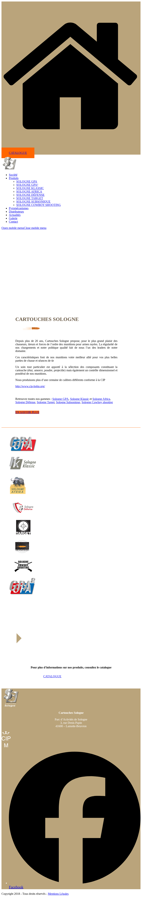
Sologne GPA (60, 398)
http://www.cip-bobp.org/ (30, 386)
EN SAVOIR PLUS (27, 412)
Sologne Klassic (79, 398)
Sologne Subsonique (68, 402)
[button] (23, 227)
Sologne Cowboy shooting (97, 402)
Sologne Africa (101, 398)
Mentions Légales (58, 893)
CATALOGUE (18, 152)
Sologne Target (46, 402)
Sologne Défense (25, 402)
